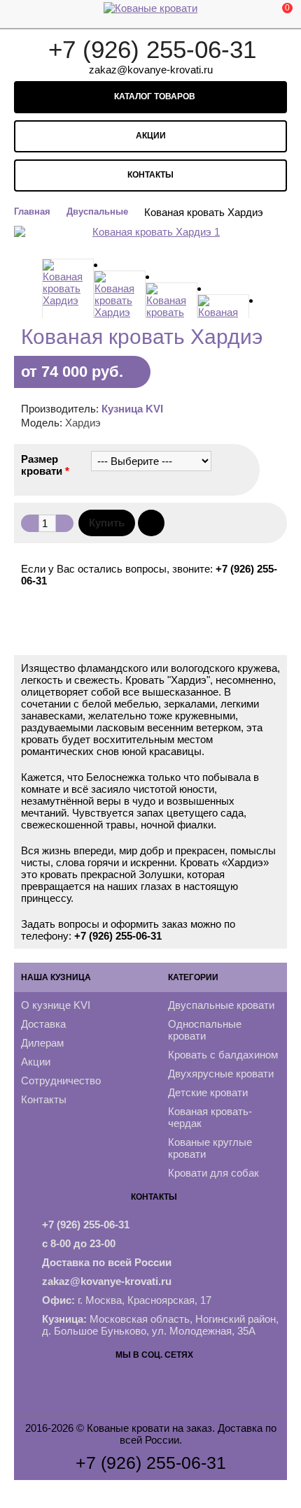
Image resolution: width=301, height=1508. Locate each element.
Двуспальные (97, 211)
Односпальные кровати (204, 1030)
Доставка (43, 1024)
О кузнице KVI (55, 1005)
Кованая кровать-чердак (210, 1117)
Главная (32, 211)
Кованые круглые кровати (210, 1148)
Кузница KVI (132, 409)
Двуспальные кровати (221, 1005)
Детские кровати (208, 1092)
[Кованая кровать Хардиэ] (68, 293)
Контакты (150, 175)
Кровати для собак (213, 1173)
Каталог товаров (153, 96)
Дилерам (42, 1043)
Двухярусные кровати (221, 1073)
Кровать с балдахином (223, 1055)
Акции (151, 136)
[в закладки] (151, 523)
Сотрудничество (61, 1080)
